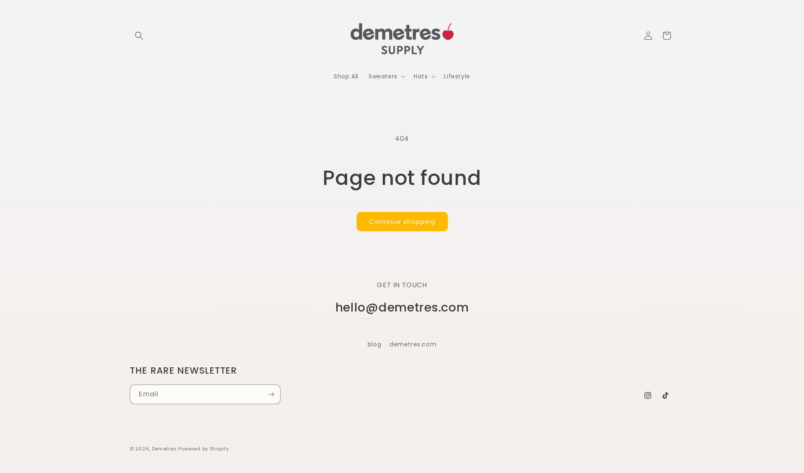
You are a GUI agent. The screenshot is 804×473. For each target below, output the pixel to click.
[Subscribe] (271, 394)
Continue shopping (402, 221)
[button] (139, 35)
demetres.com (412, 344)
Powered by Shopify (203, 448)
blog (374, 344)
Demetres (164, 448)
